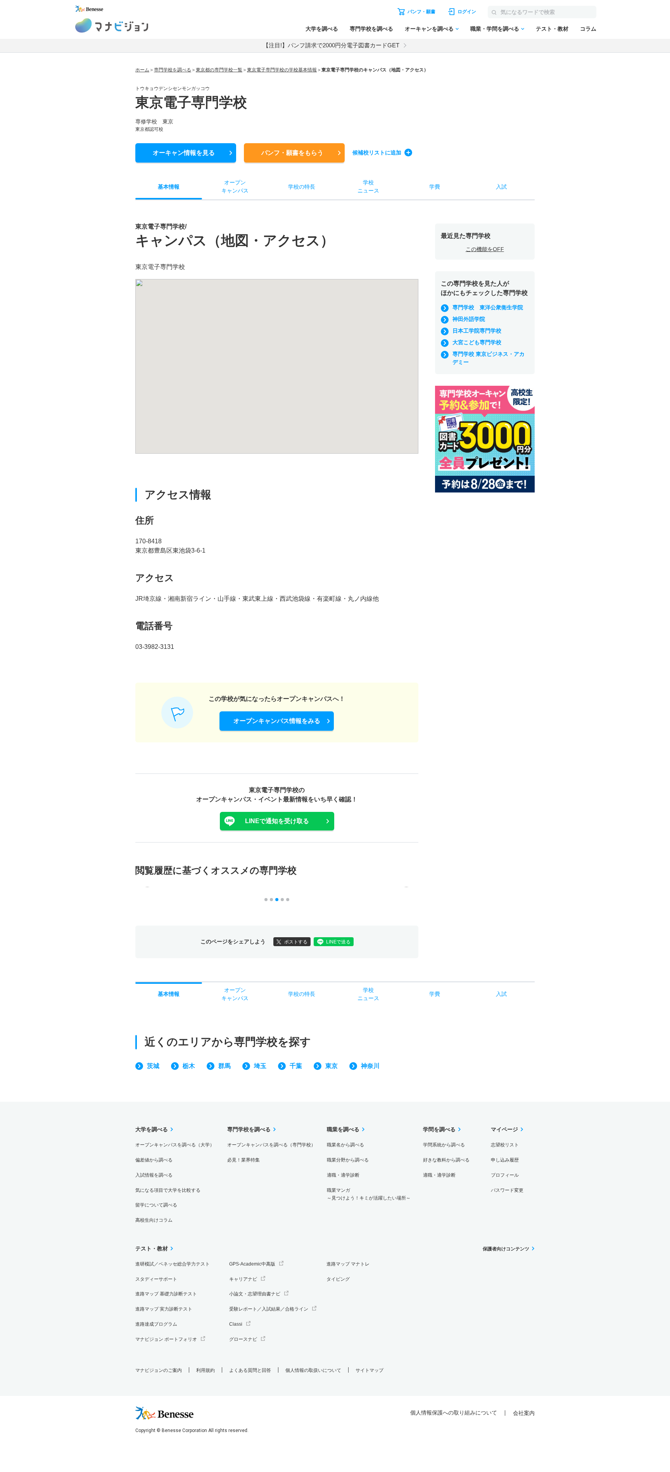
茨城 (153, 1066)
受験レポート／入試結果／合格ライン (268, 1309)
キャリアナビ (243, 1279)
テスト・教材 (552, 29)
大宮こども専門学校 (476, 342)
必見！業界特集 (243, 1160)
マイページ (504, 1129)
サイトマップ (369, 1370)
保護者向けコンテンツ (506, 1249)
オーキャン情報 (184, 152)
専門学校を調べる (371, 29)
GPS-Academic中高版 (252, 1264)
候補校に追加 (376, 152)
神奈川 (370, 1066)
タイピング (338, 1279)
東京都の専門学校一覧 (219, 70)
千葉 (296, 1066)
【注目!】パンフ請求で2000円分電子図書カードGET (331, 45)
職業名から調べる (345, 1145)
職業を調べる (343, 1129)
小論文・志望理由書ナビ (254, 1294)
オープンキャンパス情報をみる (276, 721)
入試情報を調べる (154, 1175)
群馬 (224, 1066)
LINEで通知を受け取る (277, 821)
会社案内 (524, 1413)
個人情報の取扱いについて (313, 1370)
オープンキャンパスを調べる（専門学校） (271, 1145)
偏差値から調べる (154, 1160)
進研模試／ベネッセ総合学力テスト (172, 1264)
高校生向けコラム (154, 1220)
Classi (235, 1324)
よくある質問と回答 (250, 1370)
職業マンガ (369, 1194)
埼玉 (260, 1066)
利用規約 (205, 1370)
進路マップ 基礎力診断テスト (166, 1294)
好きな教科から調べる (446, 1160)
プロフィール (505, 1175)
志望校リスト (505, 1145)
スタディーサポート (156, 1279)
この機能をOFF (485, 249)
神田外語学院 (468, 319)
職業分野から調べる (348, 1160)
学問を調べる (439, 1129)
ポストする (295, 942)
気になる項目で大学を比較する (167, 1190)
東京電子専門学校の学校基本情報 (282, 70)
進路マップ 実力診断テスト (163, 1309)
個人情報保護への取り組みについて (453, 1413)
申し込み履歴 (505, 1160)
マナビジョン (112, 25)
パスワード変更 (507, 1190)
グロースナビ (243, 1339)
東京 (331, 1066)
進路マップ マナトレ (348, 1264)
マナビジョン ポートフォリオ (166, 1339)
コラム (588, 29)
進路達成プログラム (156, 1324)
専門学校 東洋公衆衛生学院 (487, 307)
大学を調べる (322, 29)
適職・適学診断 (343, 1175)
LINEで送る (338, 942)
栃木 (189, 1066)
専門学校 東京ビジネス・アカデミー (488, 358)
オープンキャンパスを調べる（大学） (174, 1145)
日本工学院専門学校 (476, 331)
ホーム (142, 70)
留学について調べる (156, 1205)
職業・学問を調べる (494, 29)
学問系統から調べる (444, 1145)
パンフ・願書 (292, 152)
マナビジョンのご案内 (158, 1370)
